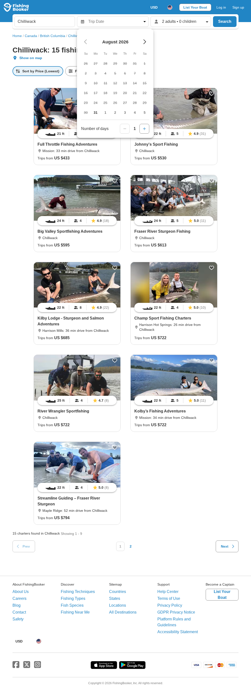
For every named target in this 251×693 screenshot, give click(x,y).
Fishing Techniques (78, 592)
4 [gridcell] (135, 113)
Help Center (167, 592)
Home (17, 36)
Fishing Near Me (75, 612)
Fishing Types (73, 598)
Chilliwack (75, 36)
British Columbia (52, 36)
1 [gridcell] (105, 113)
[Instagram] (37, 664)
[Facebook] (16, 664)
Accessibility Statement (177, 632)
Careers (19, 598)
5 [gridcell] (145, 113)
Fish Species (72, 605)
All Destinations (123, 612)
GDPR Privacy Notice (176, 612)
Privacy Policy (169, 605)
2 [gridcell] (115, 113)
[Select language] (169, 7)
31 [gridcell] (96, 113)
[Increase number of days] (144, 129)
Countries (117, 592)
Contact (19, 612)
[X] (26, 664)
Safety (18, 619)
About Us (21, 592)
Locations (117, 605)
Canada (31, 36)
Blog (17, 605)
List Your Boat (195, 7)
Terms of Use (168, 598)
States (114, 598)
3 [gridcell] (125, 113)
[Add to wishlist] (211, 94)
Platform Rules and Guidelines (174, 622)
